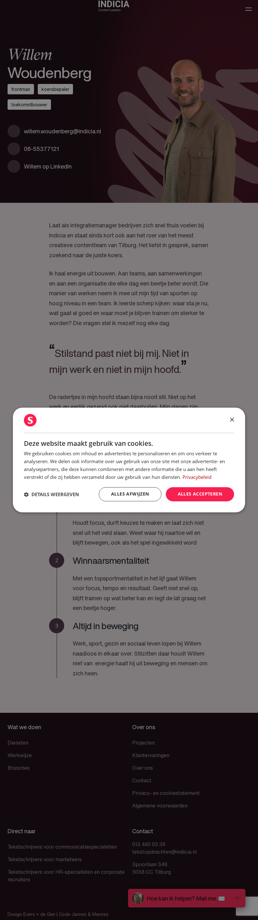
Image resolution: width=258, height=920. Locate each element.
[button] (51, 494)
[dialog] (129, 459)
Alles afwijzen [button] (130, 494)
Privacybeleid (196, 477)
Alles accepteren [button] (200, 494)
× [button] (231, 420)
